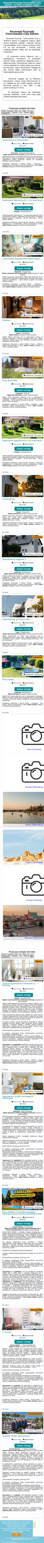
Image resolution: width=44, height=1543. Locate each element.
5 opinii (33, 574)
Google (5, 1523)
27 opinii (40, 273)
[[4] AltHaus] (22, 307)
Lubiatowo (37, 358)
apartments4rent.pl (37, 1)
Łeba (40, 597)
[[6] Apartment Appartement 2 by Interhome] (22, 428)
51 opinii (34, 1450)
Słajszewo (38, 236)
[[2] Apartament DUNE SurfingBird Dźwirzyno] (22, 1083)
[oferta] (24, 135)
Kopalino (38, 178)
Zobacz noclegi (24, 150)
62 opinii (34, 634)
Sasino (39, 298)
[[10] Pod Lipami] (22, 666)
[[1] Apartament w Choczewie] (22, 127)
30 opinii (31, 1230)
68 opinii (33, 154)
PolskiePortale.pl (13, 1542)
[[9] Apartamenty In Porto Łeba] (22, 606)
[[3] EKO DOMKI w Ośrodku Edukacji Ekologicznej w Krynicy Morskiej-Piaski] (22, 1199)
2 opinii (29, 513)
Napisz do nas (28, 1539)
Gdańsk (39, 961)
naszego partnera (26, 166)
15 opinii (29, 694)
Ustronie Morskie (35, 1414)
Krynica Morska (35, 1190)
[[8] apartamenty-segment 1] (22, 546)
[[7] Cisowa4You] (22, 486)
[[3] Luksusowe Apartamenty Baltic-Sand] (22, 246)
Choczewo (37, 118)
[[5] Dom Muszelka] (22, 367)
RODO (21, 1532)
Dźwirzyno (38, 1074)
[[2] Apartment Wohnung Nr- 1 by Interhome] (22, 187)
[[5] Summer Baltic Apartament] (22, 1423)
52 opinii (28, 335)
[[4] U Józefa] (22, 1319)
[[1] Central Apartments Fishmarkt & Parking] (22, 971)
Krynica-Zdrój (36, 1310)
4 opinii (30, 395)
